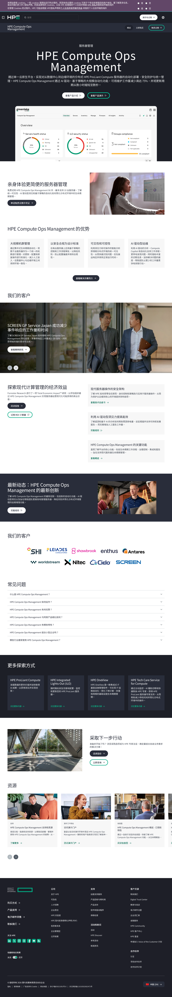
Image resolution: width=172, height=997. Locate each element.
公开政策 (55, 936)
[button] (3, 17)
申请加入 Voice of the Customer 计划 (146, 941)
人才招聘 (55, 904)
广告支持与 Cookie (30, 986)
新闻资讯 (94, 945)
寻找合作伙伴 (136, 961)
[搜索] (25, 17)
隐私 (9, 986)
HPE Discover (96, 935)
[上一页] (9, 367)
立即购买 (139, 27)
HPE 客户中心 (136, 931)
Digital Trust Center (138, 899)
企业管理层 (55, 931)
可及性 (54, 899)
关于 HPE (55, 894)
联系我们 (134, 894)
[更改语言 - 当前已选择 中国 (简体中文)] (163, 17)
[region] (86, 338)
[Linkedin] (9, 941)
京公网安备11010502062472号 (80, 986)
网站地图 (43, 986)
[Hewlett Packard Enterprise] (13, 17)
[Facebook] (29, 941)
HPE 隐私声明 (94, 5)
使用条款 (17, 986)
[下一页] (16, 367)
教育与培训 (135, 904)
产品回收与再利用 (98, 899)
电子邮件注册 (136, 910)
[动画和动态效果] (15, 957)
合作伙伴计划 (136, 966)
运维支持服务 (96, 894)
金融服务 (134, 920)
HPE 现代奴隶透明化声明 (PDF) (64, 920)
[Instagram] (19, 941)
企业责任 (55, 910)
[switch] (13, 957)
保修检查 (94, 915)
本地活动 (94, 940)
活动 (92, 930)
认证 (132, 956)
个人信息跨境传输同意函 (71, 8)
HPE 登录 (134, 936)
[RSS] (39, 941)
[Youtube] (34, 941)
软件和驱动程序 (97, 910)
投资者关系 (55, 925)
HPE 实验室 (56, 915)
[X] (14, 941)
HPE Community (137, 925)
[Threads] (24, 941)
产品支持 (94, 904)
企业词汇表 (135, 915)
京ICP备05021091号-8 (58, 986)
